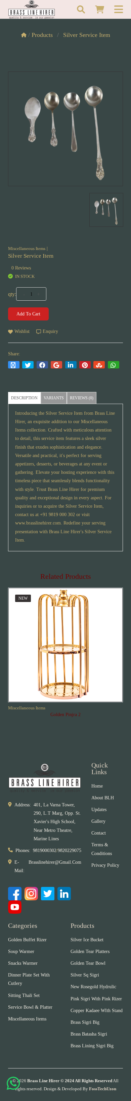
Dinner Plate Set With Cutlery (29, 979)
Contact (98, 833)
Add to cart (28, 313)
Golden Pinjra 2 (65, 714)
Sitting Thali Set (24, 995)
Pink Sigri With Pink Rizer (96, 998)
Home (97, 786)
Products (42, 35)
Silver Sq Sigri (85, 975)
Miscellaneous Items (26, 248)
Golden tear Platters (90, 951)
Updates (98, 809)
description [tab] (24, 398)
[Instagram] (31, 893)
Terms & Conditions (101, 849)
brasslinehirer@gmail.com (55, 862)
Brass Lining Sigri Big (92, 1045)
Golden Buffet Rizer (27, 939)
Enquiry (50, 331)
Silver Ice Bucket (87, 939)
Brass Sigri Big (85, 1022)
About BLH (102, 797)
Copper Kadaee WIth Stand (97, 1010)
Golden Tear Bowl (88, 963)
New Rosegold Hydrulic (93, 986)
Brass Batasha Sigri (89, 1034)
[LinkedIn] (64, 893)
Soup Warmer (21, 951)
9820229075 (69, 850)
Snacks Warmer (23, 963)
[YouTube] (14, 907)
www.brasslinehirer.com (38, 523)
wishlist (22, 331)
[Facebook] (14, 893)
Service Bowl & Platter (30, 1007)
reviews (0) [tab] (81, 398)
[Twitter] (47, 893)
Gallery (98, 821)
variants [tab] (54, 398)
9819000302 (44, 850)
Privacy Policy (105, 865)
